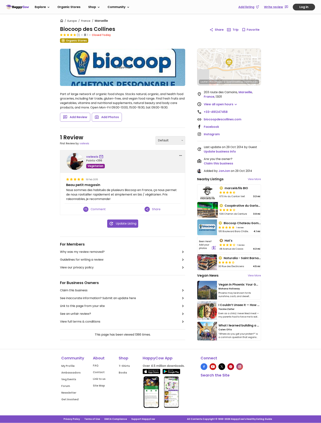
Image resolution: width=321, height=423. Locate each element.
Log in (303, 7)
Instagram (212, 134)
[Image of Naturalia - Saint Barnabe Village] (207, 262)
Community (117, 7)
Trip (236, 30)
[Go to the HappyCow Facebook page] (204, 366)
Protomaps (215, 81)
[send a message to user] (102, 157)
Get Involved (70, 399)
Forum (65, 386)
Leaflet (204, 81)
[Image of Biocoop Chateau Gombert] (207, 227)
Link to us (99, 379)
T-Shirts (124, 366)
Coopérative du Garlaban (244, 206)
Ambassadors (71, 372)
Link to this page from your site (82, 306)
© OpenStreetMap (233, 81)
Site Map (99, 385)
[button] (229, 63)
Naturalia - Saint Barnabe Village (248, 258)
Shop (92, 7)
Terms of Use (92, 419)
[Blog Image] (207, 290)
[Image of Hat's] (207, 245)
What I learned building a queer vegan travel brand (257, 325)
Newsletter (68, 393)
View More (254, 179)
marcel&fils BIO (236, 188)
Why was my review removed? (82, 252)
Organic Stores (68, 7)
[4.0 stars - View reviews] (227, 210)
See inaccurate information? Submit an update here (98, 298)
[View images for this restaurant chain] (122, 67)
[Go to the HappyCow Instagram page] (239, 366)
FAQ (95, 365)
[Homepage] (17, 6)
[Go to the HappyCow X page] (221, 366)
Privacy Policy (72, 419)
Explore (40, 7)
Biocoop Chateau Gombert (244, 223)
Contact (99, 372)
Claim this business (73, 290)
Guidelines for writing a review (81, 259)
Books (123, 372)
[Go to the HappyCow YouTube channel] (213, 366)
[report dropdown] (180, 155)
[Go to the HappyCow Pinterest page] (230, 366)
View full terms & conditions (80, 321)
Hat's (228, 240)
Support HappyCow (143, 419)
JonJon (224, 171)
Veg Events (68, 379)
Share (219, 30)
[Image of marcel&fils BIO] (207, 192)
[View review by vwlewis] (75, 161)
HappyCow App (158, 358)
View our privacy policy (77, 267)
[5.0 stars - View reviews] (68, 34)
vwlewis (84, 143)
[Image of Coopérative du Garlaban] (207, 210)
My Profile (68, 366)
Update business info (220, 151)
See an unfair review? (75, 314)
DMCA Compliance (115, 419)
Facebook (211, 127)
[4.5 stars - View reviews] (227, 192)
